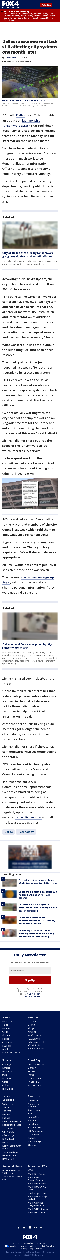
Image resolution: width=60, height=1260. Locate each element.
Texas (5, 1024)
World (5, 1031)
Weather (33, 1017)
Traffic (31, 1074)
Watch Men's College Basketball (37, 1198)
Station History (35, 1110)
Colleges (6, 1085)
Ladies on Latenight (11, 1121)
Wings (5, 1081)
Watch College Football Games (35, 1178)
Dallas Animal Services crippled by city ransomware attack (27, 645)
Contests (32, 1138)
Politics (5, 1038)
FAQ (30, 1113)
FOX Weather (34, 1038)
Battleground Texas (11, 1124)
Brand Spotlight (35, 1141)
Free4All (6, 1114)
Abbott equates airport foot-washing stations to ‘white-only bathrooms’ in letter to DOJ (36, 933)
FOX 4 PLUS (33, 1134)
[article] (30, 235)
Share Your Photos (36, 1048)
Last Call (6, 1117)
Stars (4, 1074)
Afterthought (8, 1135)
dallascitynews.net (28, 817)
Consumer (7, 1042)
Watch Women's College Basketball (36, 1204)
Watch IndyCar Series (38, 1193)
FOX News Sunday (11, 1052)
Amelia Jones (11, 57)
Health (5, 1049)
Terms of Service (31, 996)
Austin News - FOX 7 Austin (12, 1178)
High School (8, 1088)
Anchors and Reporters (33, 1105)
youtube (35, 1227)
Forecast (32, 1021)
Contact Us (33, 1100)
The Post (6, 1110)
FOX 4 (20, 57)
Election (6, 1035)
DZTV (5, 1142)
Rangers (6, 1067)
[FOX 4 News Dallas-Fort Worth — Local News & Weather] (10, 4)
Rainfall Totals (34, 1035)
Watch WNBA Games (38, 1209)
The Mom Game (10, 1151)
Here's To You (9, 1155)
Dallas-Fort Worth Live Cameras (36, 1043)
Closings (32, 1024)
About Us (34, 1096)
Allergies (32, 1028)
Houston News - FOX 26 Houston (12, 1171)
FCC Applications (35, 1131)
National (6, 1028)
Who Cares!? (8, 1131)
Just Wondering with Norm (11, 1147)
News (6, 1017)
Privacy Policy (33, 993)
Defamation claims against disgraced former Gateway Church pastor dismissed (38, 907)
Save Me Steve (35, 1085)
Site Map (32, 1145)
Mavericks (7, 1071)
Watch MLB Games (37, 1183)
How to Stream (35, 1117)
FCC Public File (34, 1127)
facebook (19, 1227)
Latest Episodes (8, 1098)
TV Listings (33, 1124)
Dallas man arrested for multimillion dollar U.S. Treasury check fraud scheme (37, 920)
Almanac (32, 1031)
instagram (30, 1227)
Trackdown (7, 1128)
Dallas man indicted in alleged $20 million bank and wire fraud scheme (38, 894)
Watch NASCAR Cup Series (37, 1188)
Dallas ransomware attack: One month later (23, 100)
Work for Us (33, 1120)
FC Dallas (6, 1078)
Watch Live (46, 5)
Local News (7, 1021)
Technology (26, 832)
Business (6, 1045)
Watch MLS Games (37, 1212)
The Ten (6, 1107)
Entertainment (34, 1078)
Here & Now (8, 1158)
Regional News (12, 1166)
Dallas (26, 57)
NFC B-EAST (8, 1138)
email (41, 1227)
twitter (24, 1227)
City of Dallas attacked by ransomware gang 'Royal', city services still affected (28, 254)
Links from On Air (36, 1064)
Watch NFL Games (36, 1174)
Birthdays (32, 1067)
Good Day (34, 1060)
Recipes (31, 1071)
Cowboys (6, 1064)
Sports (6, 1060)
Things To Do (34, 1081)
